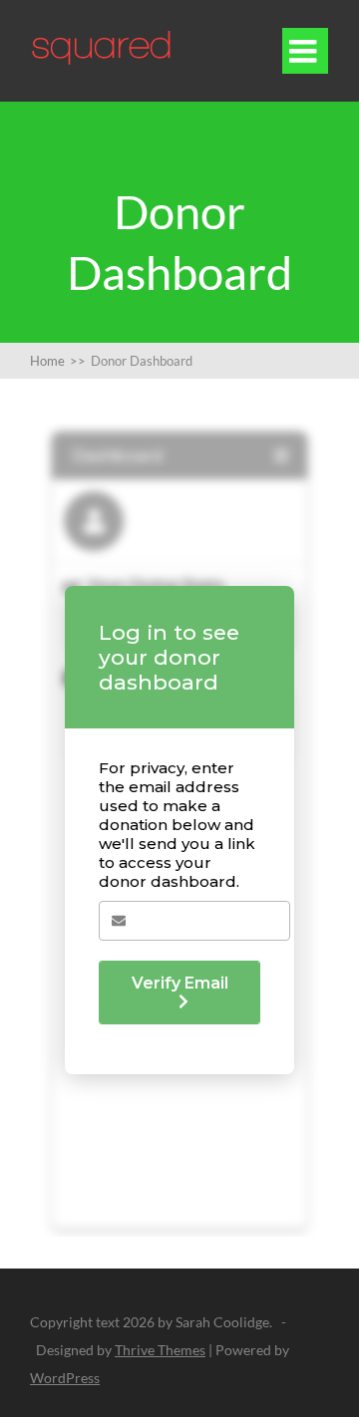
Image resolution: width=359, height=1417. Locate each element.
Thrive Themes (160, 1349)
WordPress (65, 1377)
